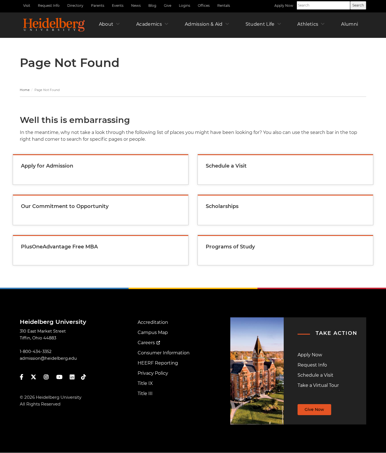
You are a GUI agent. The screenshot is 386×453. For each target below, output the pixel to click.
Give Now (314, 409)
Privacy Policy (153, 373)
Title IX (145, 383)
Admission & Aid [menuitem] (204, 24)
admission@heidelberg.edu (48, 358)
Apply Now (283, 5)
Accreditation (153, 322)
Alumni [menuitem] (349, 24)
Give (167, 5)
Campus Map (153, 332)
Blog (152, 5)
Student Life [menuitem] (260, 24)
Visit (26, 5)
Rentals (223, 5)
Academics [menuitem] (149, 24)
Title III (145, 393)
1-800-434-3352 (35, 351)
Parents (97, 5)
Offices (204, 5)
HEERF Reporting (158, 363)
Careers (146, 342)
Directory (75, 5)
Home (25, 90)
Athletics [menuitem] (307, 24)
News (136, 5)
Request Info (49, 5)
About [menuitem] (106, 24)
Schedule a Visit (315, 375)
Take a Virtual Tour (318, 385)
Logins (184, 5)
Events (117, 5)
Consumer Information (164, 353)
